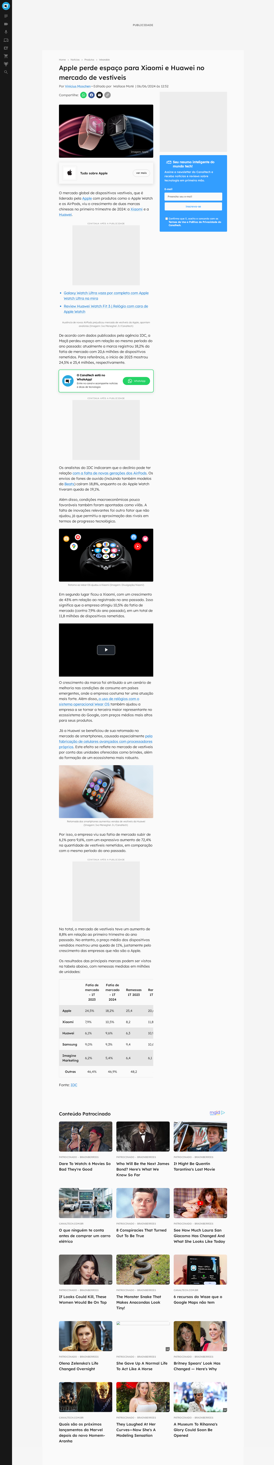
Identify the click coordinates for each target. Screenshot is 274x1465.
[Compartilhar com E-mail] (99, 95)
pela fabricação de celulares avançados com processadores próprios (105, 741)
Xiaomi (137, 209)
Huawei (65, 214)
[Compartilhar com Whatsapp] (83, 95)
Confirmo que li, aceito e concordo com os (195, 222)
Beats (69, 484)
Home (62, 59)
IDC (74, 1085)
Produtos (89, 59)
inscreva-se (193, 206)
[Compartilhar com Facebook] (91, 95)
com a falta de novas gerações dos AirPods (110, 473)
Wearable (104, 59)
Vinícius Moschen (78, 86)
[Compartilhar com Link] (107, 95)
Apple (87, 198)
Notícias (75, 59)
